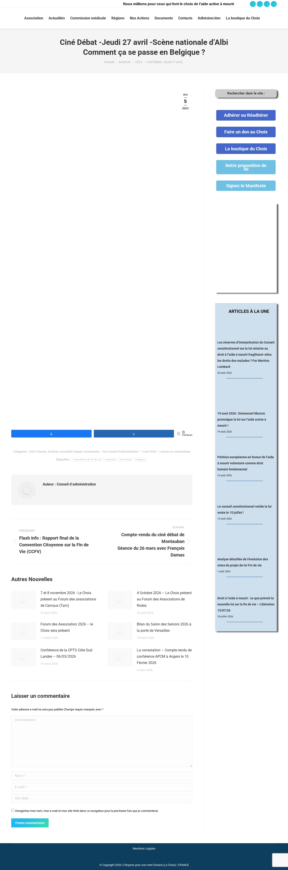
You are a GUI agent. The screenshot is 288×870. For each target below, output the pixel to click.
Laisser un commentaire (175, 451)
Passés (41, 451)
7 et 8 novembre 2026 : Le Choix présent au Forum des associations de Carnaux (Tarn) (68, 599)
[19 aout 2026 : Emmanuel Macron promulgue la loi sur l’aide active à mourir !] (246, 395)
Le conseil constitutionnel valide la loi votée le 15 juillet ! (244, 509)
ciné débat (125, 459)
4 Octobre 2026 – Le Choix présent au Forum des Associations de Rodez (164, 599)
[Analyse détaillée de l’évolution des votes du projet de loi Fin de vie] (246, 541)
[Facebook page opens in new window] (253, 4)
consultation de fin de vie (87, 459)
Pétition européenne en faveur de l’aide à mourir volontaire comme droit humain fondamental (245, 463)
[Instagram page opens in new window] (260, 4)
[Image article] (23, 600)
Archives (53, 451)
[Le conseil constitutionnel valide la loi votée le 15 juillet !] (246, 492)
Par (120, 451)
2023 (32, 451)
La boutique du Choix (246, 148)
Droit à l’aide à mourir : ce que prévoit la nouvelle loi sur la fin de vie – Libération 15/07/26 (245, 604)
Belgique (140, 459)
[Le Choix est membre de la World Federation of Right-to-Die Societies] (144, 859)
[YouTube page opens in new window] (267, 4)
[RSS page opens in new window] (274, 4)
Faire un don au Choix (246, 132)
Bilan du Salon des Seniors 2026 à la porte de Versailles (164, 627)
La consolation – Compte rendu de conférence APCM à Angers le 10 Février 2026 (164, 656)
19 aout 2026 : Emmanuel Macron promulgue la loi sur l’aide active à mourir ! (241, 419)
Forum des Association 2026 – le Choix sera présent (66, 627)
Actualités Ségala (71, 451)
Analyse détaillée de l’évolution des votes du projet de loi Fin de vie (242, 562)
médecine (110, 459)
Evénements (91, 451)
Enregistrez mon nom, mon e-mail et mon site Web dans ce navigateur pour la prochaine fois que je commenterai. (86, 811)
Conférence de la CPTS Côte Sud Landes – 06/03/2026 (66, 653)
